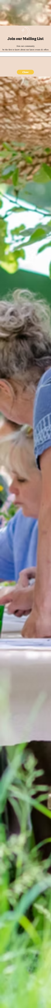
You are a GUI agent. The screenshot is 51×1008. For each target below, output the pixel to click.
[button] (25, 72)
